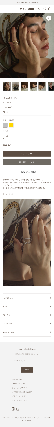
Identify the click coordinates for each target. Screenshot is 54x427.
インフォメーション (19, 400)
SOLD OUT (26, 154)
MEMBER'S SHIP (18, 384)
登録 (27, 369)
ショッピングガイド (19, 388)
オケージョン (9, 194)
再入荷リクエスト (27, 162)
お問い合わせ (17, 379)
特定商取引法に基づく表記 (22, 392)
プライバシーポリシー (20, 396)
